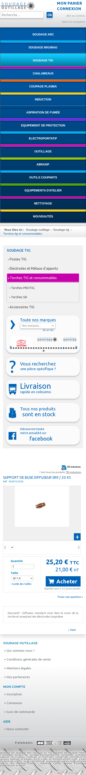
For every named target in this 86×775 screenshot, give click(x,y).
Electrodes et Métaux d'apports (34, 268)
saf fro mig (7, 763)
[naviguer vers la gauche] (79, 547)
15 (46, 348)
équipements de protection (57, 755)
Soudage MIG (24, 753)
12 (38, 348)
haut (73, 629)
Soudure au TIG (42, 753)
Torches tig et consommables (22, 233)
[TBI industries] (70, 467)
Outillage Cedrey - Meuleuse (33, 763)
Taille (14, 573)
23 (66, 348)
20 (58, 348)
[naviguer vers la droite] (4, 547)
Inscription (14, 694)
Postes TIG (18, 259)
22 (63, 348)
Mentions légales (18, 668)
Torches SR (19, 297)
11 (36, 348)
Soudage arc (7, 753)
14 (43, 348)
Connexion (14, 703)
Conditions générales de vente (28, 659)
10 (33, 348)
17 (51, 348)
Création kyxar (69, 773)
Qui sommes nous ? (20, 650)
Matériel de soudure (65, 753)
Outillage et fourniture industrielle (47, 757)
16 (48, 348)
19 (56, 348)
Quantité (17, 561)
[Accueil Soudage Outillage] (17, 9)
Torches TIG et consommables (33, 278)
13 (41, 348)
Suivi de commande (20, 712)
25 (71, 348)
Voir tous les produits (61, 472)
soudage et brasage (21, 759)
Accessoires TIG (22, 307)
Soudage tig (61, 229)
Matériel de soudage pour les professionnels (61, 761)
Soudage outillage (38, 229)
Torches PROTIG (23, 288)
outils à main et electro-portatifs (52, 759)
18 (53, 348)
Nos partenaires (18, 677)
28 (43, 351)
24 (69, 348)
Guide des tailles (22, 584)
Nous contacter (17, 729)
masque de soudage (27, 755)
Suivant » (76, 347)
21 (61, 348)
